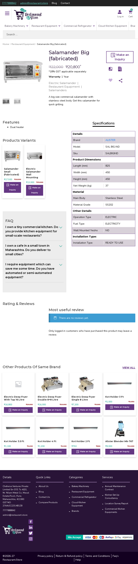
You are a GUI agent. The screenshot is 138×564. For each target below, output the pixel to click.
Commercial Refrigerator (78, 26)
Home (6, 44)
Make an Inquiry (122, 57)
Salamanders (57, 90)
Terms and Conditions (97, 556)
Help (78, 559)
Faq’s (116, 556)
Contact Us (44, 497)
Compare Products (48, 502)
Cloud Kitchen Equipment (112, 26)
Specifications (104, 123)
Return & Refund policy (69, 556)
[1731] (110, 69)
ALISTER (110, 140)
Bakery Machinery (15, 26)
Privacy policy (45, 556)
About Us (44, 486)
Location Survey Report (116, 503)
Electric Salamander (62, 83)
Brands (75, 511)
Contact (65, 3)
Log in (120, 16)
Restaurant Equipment (44, 26)
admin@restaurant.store (34, 3)
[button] (7, 14)
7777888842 (9, 3)
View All (128, 367)
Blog (54, 3)
